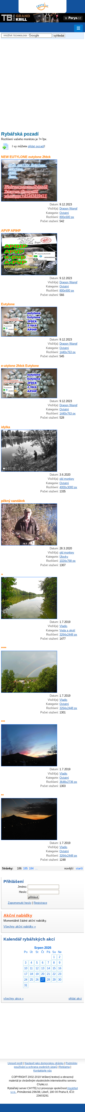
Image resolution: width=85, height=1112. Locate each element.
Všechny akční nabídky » (19, 926)
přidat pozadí (36, 146)
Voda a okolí (67, 630)
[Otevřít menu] (78, 28)
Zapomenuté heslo (19, 902)
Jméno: (22, 886)
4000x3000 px (68, 487)
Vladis (63, 626)
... (36, 868)
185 (25, 868)
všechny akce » (13, 998)
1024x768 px (68, 560)
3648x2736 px (68, 781)
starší (79, 868)
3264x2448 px (68, 634)
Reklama (64, 1067)
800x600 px (67, 217)
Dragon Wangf (68, 208)
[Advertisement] (42, 82)
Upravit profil (15, 1063)
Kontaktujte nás (42, 1070)
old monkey (67, 478)
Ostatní (64, 213)
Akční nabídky (17, 915)
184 (31, 868)
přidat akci (75, 998)
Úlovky (64, 556)
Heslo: (23, 892)
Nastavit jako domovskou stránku (44, 1063)
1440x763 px (68, 352)
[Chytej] (42, 6)
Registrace (40, 902)
